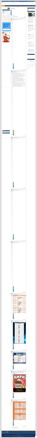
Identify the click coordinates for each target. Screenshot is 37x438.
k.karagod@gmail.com (10, 1)
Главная (3, 5)
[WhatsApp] (18, 12)
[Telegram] (18, 11)
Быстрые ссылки (31, 1)
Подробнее (24, 69)
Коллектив (25, 5)
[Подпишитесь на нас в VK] (27, 1)
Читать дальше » (32, 44)
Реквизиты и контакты (16, 1)
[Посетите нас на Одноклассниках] (29, 1)
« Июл (28, 68)
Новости (7, 5)
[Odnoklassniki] (18, 9)
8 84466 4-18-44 (5, 1)
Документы (28, 5)
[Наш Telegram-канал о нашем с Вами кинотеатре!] (28, 1)
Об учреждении (20, 5)
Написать (7, 29)
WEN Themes (23, 436)
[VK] (18, 10)
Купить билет (33, 5)
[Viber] (18, 13)
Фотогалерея (15, 5)
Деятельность (10, 5)
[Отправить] (18, 14)
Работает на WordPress (15, 436)
